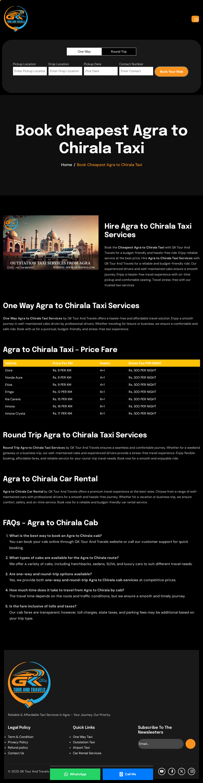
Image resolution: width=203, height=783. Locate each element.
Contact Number (131, 64)
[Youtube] (161, 771)
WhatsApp (78, 774)
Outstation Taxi (84, 742)
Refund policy (18, 747)
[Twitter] (181, 771)
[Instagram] (191, 771)
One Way (84, 51)
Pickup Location (24, 64)
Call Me (130, 774)
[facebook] (171, 771)
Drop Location (58, 64)
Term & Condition (20, 737)
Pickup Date (92, 64)
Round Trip (119, 51)
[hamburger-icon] (195, 19)
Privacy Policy (18, 742)
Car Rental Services (87, 753)
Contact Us (16, 753)
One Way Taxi (83, 737)
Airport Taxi (81, 747)
